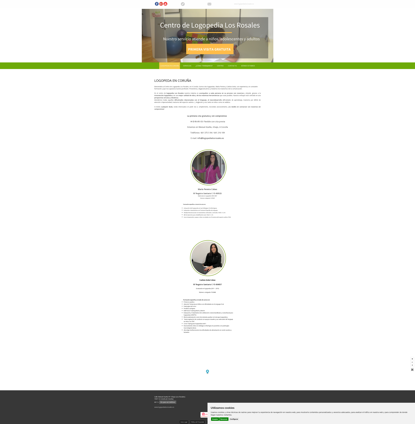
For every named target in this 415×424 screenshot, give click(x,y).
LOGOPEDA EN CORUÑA (169, 66)
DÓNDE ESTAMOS (248, 66)
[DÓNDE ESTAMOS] (183, 4)
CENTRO (220, 66)
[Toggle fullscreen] (412, 369)
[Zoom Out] (412, 362)
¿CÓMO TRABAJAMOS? (204, 66)
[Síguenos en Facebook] (157, 4)
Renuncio (223, 419)
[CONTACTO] (209, 4)
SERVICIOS (187, 66)
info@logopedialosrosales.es (210, 138)
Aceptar (215, 419)
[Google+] (161, 4)
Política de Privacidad (197, 422)
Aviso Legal (183, 422)
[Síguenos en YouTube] (165, 4)
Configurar (234, 419)
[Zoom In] (412, 358)
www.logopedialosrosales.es (244, 4)
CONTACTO (232, 66)
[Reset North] (412, 365)
